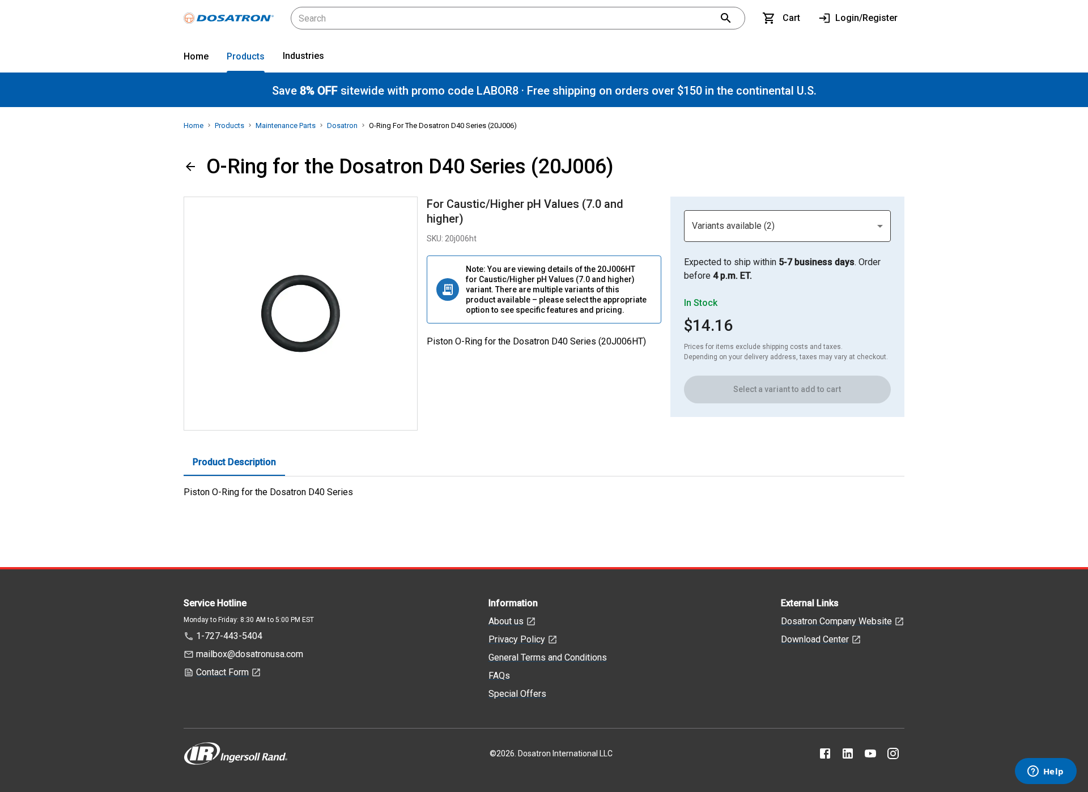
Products (246, 56)
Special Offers (517, 693)
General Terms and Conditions (547, 657)
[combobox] (787, 226)
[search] (726, 18)
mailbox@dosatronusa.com (249, 654)
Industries (303, 55)
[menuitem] (196, 59)
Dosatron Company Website (836, 621)
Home (196, 56)
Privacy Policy (516, 639)
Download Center (815, 639)
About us (506, 621)
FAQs (499, 675)
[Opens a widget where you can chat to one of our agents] (1045, 772)
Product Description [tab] (234, 462)
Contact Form (222, 672)
